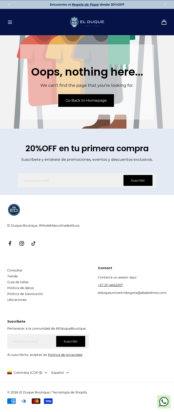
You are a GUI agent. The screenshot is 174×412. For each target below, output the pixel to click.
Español (57, 373)
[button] (10, 22)
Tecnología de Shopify (69, 392)
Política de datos (20, 288)
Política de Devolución (25, 294)
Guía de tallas (18, 282)
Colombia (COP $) (28, 373)
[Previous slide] (9, 4)
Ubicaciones (17, 300)
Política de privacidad (65, 355)
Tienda (12, 276)
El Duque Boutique (34, 392)
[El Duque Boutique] (87, 22)
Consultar (15, 270)
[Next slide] (165, 4)
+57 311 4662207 (110, 285)
